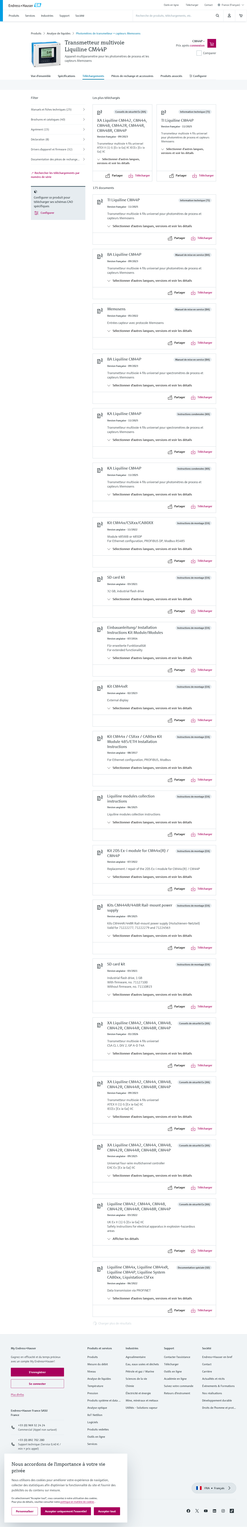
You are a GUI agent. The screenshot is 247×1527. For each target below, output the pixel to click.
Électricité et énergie (138, 1393)
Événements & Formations (218, 1386)
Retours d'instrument (177, 1393)
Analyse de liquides (59, 33)
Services (92, 1444)
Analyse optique (97, 1407)
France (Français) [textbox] (231, 5)
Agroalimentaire (136, 1357)
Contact (209, 5)
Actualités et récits (213, 1378)
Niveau (91, 1371)
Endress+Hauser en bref (217, 1357)
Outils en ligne (171, 5)
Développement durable (217, 1400)
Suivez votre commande (178, 1386)
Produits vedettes (98, 1429)
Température (95, 1386)
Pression (92, 1393)
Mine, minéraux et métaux (142, 1400)
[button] (37, 1372)
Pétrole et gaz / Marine (140, 1371)
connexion (197, 45)
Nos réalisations (212, 1393)
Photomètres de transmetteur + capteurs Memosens (108, 33)
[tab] (42, 76)
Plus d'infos (17, 1394)
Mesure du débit (97, 1364)
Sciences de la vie (136, 1378)
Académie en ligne (175, 1378)
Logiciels (92, 1422)
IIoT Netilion (94, 1415)
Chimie (130, 1386)
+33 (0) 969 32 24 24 (31, 1425)
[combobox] (233, 5)
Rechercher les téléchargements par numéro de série (55, 175)
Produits (36, 33)
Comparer (209, 53)
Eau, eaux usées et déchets (142, 1364)
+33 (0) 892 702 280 (31, 1440)
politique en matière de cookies (77, 1501)
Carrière (207, 1371)
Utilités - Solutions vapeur (141, 1407)
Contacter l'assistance (177, 1357)
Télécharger (192, 5)
